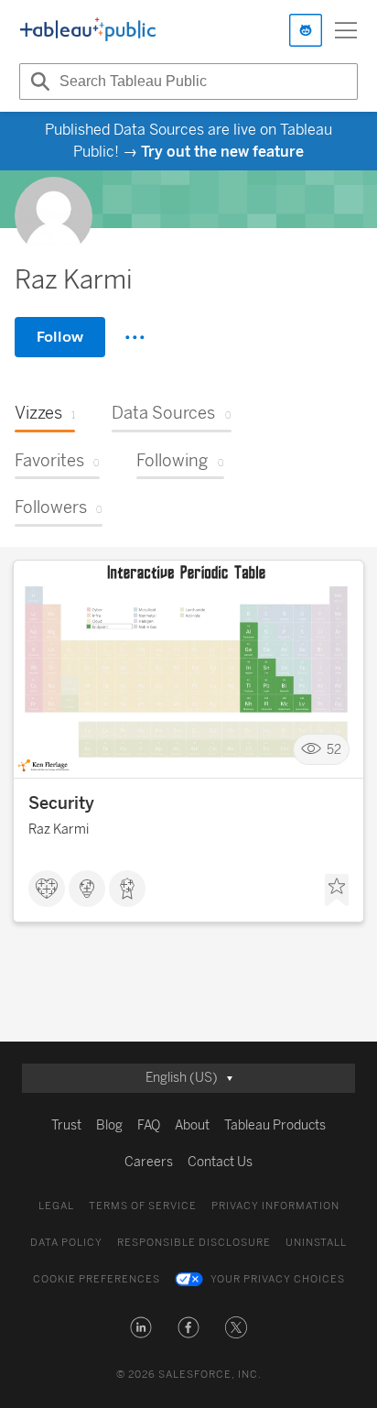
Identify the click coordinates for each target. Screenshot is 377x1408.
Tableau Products (275, 1125)
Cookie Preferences (96, 1279)
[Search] (37, 81)
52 (334, 749)
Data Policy (66, 1243)
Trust (66, 1125)
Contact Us (220, 1162)
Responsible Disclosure (194, 1243)
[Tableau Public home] (88, 30)
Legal (56, 1206)
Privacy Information (275, 1206)
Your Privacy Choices (277, 1279)
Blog (109, 1125)
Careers (148, 1162)
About (192, 1125)
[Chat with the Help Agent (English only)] (305, 30)
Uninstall (316, 1243)
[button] (141, 1327)
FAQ (148, 1125)
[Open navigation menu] (345, 30)
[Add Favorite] (337, 890)
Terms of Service (143, 1206)
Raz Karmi (58, 829)
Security (61, 803)
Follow (60, 336)
